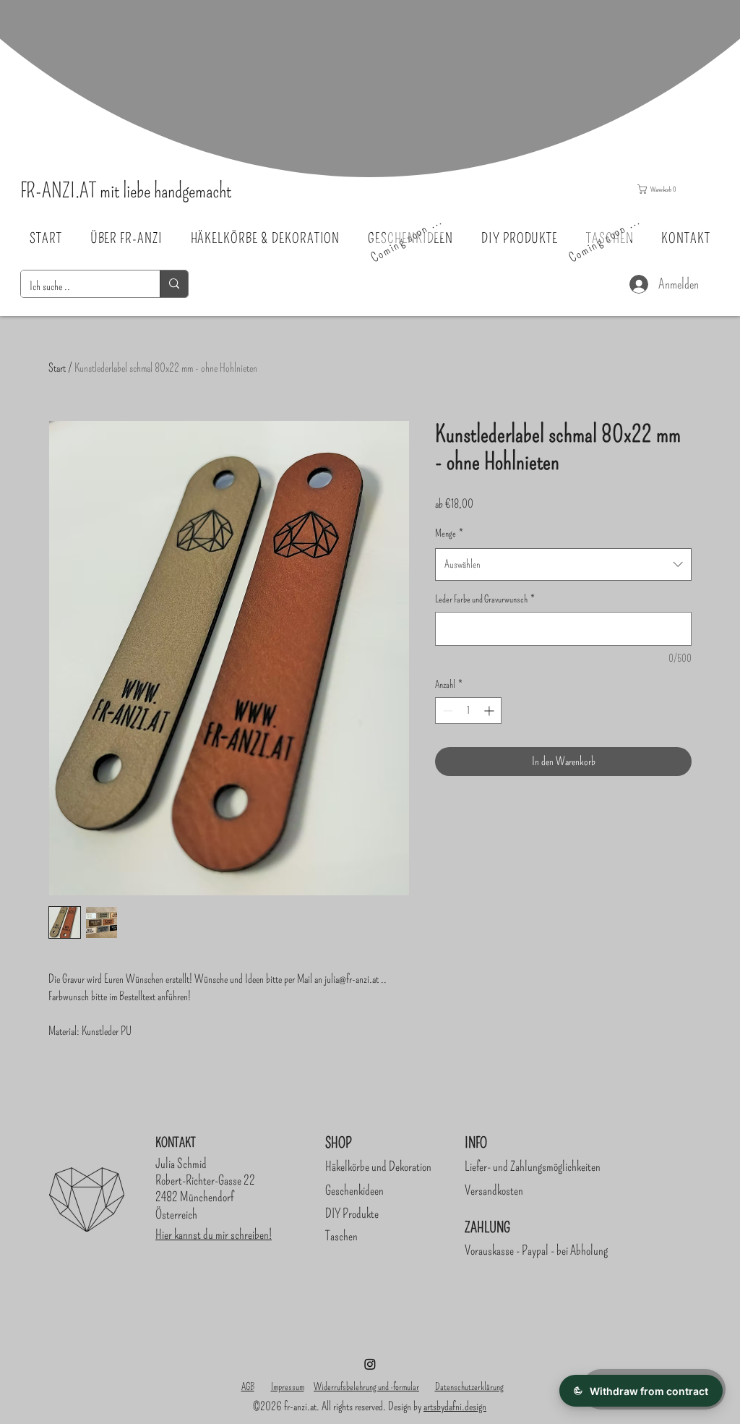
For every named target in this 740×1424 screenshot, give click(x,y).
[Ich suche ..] (174, 283)
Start (57, 368)
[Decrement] (446, 710)
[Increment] (490, 710)
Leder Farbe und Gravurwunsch (485, 599)
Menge (449, 533)
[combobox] (563, 564)
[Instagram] (370, 1364)
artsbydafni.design (454, 1406)
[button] (673, 189)
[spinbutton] (468, 710)
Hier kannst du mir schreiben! (213, 1234)
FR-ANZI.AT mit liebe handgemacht (125, 190)
